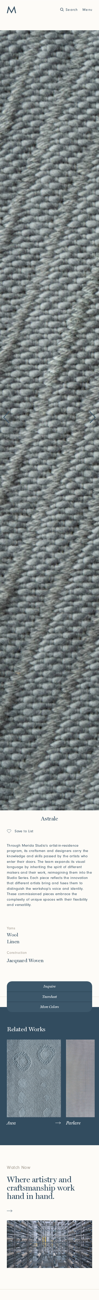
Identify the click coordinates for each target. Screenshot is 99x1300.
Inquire (49, 986)
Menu (87, 10)
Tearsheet (49, 997)
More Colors (49, 1007)
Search (72, 10)
